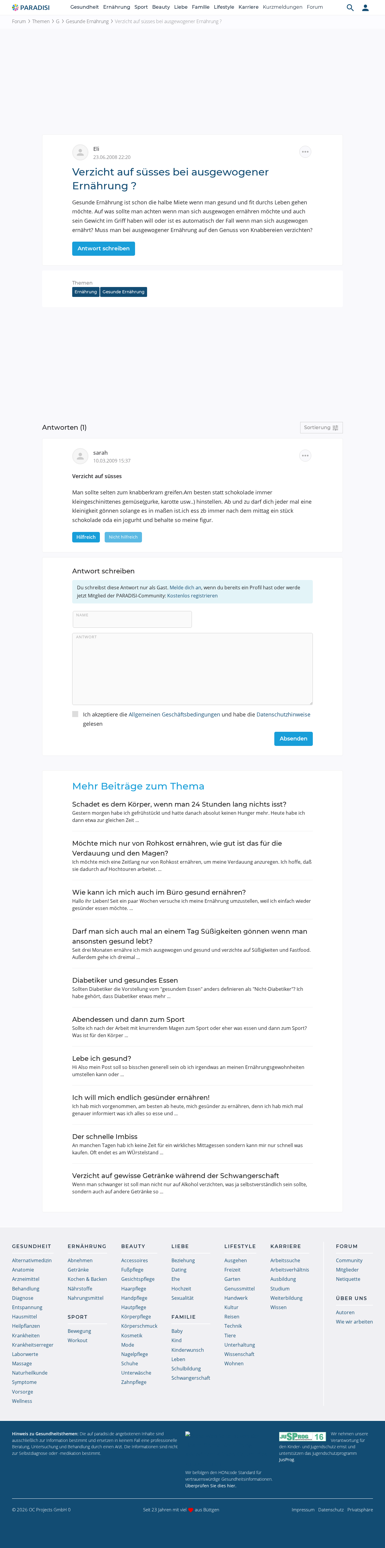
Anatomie (23, 1269)
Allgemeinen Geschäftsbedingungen (174, 714)
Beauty (161, 7)
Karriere (249, 7)
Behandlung (25, 1288)
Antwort (86, 637)
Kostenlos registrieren (192, 595)
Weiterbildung (286, 1298)
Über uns (351, 1298)
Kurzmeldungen (283, 7)
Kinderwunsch (187, 1350)
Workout (78, 1340)
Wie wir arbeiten (354, 1321)
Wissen (278, 1307)
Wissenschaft (239, 1354)
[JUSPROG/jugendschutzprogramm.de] (302, 1436)
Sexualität (182, 1298)
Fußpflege (132, 1269)
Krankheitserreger (33, 1345)
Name (82, 615)
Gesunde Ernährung (87, 21)
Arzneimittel (25, 1279)
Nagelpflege (134, 1354)
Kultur (231, 1307)
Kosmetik (131, 1335)
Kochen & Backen (87, 1279)
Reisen (231, 1316)
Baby (177, 1331)
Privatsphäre (360, 1510)
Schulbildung (186, 1368)
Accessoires (134, 1260)
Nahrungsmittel (85, 1298)
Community (349, 1260)
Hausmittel (24, 1316)
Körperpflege (136, 1316)
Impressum (303, 1510)
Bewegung (79, 1331)
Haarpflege (133, 1288)
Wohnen (234, 1363)
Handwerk (236, 1298)
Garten (232, 1279)
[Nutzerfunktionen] (365, 7)
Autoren (345, 1312)
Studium (280, 1288)
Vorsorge (22, 1391)
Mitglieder (347, 1269)
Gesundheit (84, 7)
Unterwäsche (136, 1372)
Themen (41, 21)
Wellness (22, 1401)
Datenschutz (331, 1510)
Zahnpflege (133, 1382)
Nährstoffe (80, 1288)
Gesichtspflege (138, 1279)
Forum (315, 7)
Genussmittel (239, 1288)
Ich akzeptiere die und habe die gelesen (196, 719)
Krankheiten (26, 1335)
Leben (178, 1359)
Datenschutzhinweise (283, 714)
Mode (127, 1345)
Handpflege (134, 1298)
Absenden (293, 738)
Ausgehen (235, 1260)
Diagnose (22, 1298)
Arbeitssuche (285, 1260)
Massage (22, 1363)
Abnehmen (80, 1260)
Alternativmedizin (32, 1260)
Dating (178, 1269)
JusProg (286, 1459)
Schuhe (129, 1363)
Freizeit (232, 1269)
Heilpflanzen (26, 1326)
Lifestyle (224, 7)
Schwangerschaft (190, 1378)
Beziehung (183, 1260)
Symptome (24, 1382)
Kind (176, 1340)
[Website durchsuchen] (350, 7)
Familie (201, 7)
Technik (233, 1326)
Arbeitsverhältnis (289, 1269)
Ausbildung (283, 1279)
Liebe (181, 7)
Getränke (78, 1269)
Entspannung (27, 1307)
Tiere (230, 1335)
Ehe (175, 1279)
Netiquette (348, 1279)
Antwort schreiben (104, 248)
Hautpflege (133, 1307)
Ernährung (116, 7)
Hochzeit (181, 1288)
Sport (141, 7)
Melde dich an (185, 587)
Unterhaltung (239, 1345)
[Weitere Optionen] (305, 151)
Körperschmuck (139, 1326)
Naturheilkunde (30, 1372)
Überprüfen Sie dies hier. (210, 1485)
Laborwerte (25, 1354)
